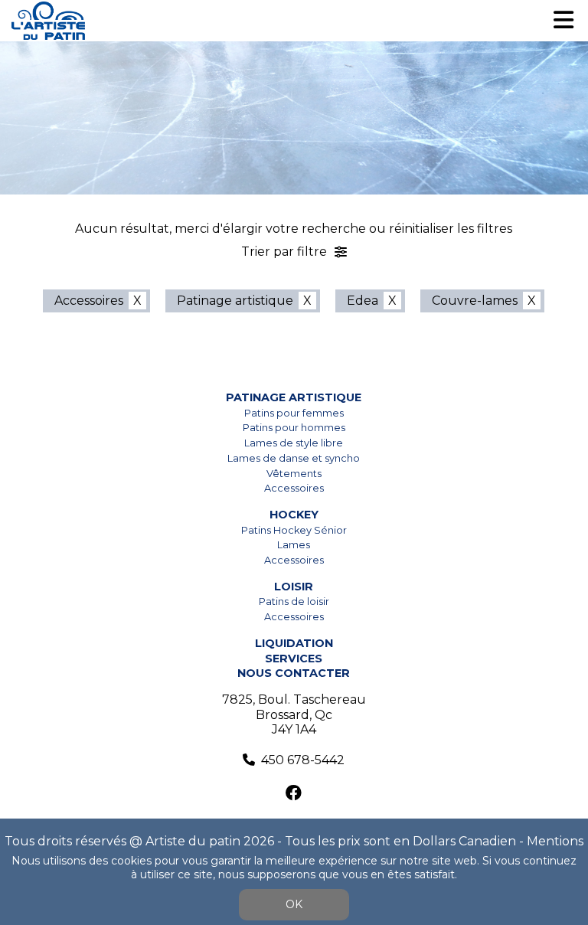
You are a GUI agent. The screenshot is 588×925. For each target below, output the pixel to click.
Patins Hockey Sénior (294, 530)
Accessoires (88, 300)
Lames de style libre (293, 443)
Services (293, 658)
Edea (362, 300)
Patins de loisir (294, 601)
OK (294, 904)
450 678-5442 (303, 760)
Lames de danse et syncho (293, 458)
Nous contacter (293, 673)
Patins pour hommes (294, 427)
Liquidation (294, 643)
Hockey (294, 514)
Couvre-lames (475, 300)
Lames (293, 545)
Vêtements (294, 473)
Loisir (293, 586)
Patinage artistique (235, 300)
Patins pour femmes (294, 413)
